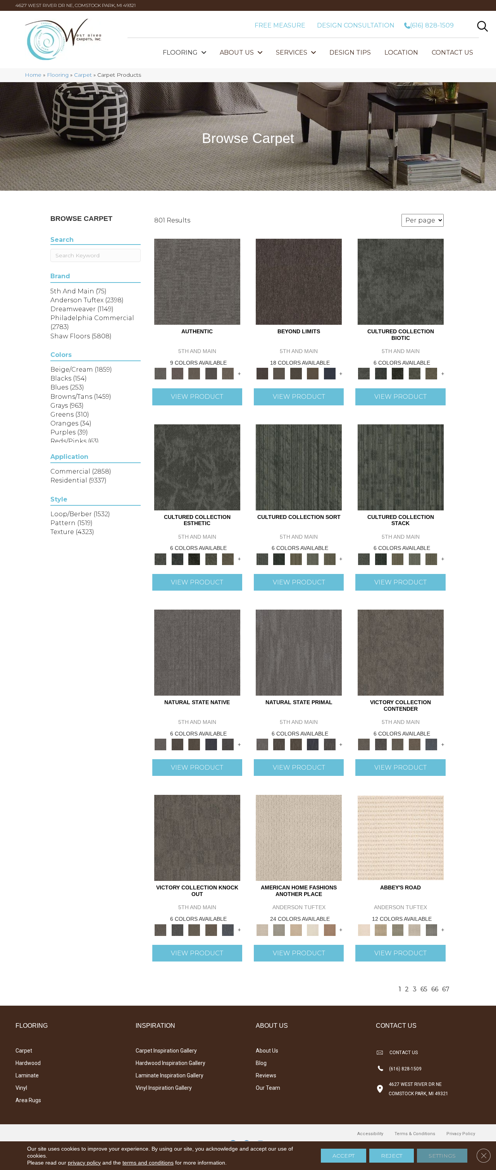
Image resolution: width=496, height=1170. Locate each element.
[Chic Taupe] (414, 929)
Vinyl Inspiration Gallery (164, 1088)
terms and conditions (148, 1163)
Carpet (83, 75)
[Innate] (211, 744)
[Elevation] (296, 373)
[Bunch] (279, 558)
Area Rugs (28, 1100)
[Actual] (197, 281)
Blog (261, 1063)
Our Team (268, 1088)
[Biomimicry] (401, 281)
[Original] (227, 744)
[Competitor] (397, 744)
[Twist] (329, 558)
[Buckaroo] (329, 929)
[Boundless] (397, 929)
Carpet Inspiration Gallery (166, 1051)
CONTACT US (403, 1052)
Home (33, 75)
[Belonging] (197, 652)
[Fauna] (312, 373)
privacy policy (84, 1163)
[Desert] (279, 373)
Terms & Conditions (414, 1133)
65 (423, 989)
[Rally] (414, 744)
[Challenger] (401, 652)
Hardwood (28, 1063)
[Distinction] (431, 373)
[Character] (381, 373)
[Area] (299, 281)
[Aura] (401, 837)
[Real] (227, 373)
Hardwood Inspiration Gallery (170, 1063)
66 (434, 989)
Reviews (266, 1075)
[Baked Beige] (296, 929)
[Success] (431, 744)
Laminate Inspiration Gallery (169, 1075)
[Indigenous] (194, 744)
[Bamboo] (381, 929)
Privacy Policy (460, 1133)
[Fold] (296, 558)
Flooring (58, 75)
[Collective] (397, 373)
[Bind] (299, 467)
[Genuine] (194, 373)
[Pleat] (312, 558)
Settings (442, 1155)
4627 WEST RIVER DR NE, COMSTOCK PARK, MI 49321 (76, 5)
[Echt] (177, 373)
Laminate (27, 1075)
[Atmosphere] (279, 929)
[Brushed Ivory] (312, 929)
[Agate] (299, 837)
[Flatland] (329, 373)
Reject (391, 1155)
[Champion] (381, 744)
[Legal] (211, 373)
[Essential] (177, 744)
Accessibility (370, 1133)
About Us (267, 1051)
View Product (197, 396)
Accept (343, 1155)
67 (446, 989)
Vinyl (21, 1088)
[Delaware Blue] (431, 929)
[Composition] (414, 373)
